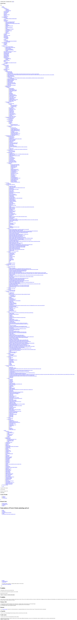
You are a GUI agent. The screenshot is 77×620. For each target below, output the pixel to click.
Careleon (7, 463)
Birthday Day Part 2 (12, 207)
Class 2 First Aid (8, 472)
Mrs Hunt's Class (8, 86)
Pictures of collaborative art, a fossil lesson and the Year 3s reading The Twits (20, 268)
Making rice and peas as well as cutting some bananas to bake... (18, 216)
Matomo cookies (5, 609)
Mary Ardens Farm (12, 89)
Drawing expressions (12, 384)
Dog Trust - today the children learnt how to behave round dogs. (18, 146)
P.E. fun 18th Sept (11, 224)
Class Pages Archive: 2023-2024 (10, 117)
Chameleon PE (8, 447)
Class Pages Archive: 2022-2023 (10, 135)
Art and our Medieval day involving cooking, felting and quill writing (19, 280)
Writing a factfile (11, 313)
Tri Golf (10, 92)
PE (9, 261)
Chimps (8, 228)
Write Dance (9, 84)
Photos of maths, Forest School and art (14, 248)
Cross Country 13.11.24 (12, 97)
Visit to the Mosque (14, 174)
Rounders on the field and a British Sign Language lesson (17, 317)
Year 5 (7, 68)
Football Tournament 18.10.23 (15, 125)
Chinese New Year (12, 299)
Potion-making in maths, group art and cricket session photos (17, 331)
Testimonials (7, 9)
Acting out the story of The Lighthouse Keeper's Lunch (17, 187)
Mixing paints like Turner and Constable (15, 409)
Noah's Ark (10, 156)
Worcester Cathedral (8, 457)
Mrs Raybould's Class (9, 71)
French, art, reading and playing (13, 338)
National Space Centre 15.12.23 (15, 133)
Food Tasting (13, 175)
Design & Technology (9, 30)
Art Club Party (8, 452)
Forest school (11, 221)
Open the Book (8, 481)
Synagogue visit (11, 316)
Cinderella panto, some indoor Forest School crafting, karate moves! (18, 278)
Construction (11, 380)
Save (8, 619)
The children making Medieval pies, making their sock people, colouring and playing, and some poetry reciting (24, 283)
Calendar (5, 44)
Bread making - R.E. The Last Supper (14, 192)
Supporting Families (7, 60)
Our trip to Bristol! (11, 137)
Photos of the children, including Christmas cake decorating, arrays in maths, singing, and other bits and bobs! (24, 241)
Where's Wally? (11, 333)
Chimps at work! (11, 250)
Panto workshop (11, 96)
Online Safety (6, 36)
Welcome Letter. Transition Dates (10, 47)
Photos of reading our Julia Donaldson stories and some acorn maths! (19, 245)
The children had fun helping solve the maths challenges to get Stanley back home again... (22, 375)
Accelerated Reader (5, 504)
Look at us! (10, 258)
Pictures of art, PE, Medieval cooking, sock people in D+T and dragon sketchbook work (21, 282)
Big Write (10, 364)
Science (7, 26)
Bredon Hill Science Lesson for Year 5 (14, 422)
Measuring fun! (11, 188)
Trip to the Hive (8, 460)
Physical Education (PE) (9, 27)
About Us (3, 7)
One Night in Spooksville (9, 453)
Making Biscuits (11, 259)
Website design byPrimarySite (6, 584)
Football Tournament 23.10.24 (13, 99)
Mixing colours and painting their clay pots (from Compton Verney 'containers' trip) (21, 389)
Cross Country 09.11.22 (14, 178)
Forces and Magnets (12, 254)
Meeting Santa (11, 301)
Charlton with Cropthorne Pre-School (11, 62)
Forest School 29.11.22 (14, 177)
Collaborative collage (12, 402)
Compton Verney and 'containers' (14, 393)
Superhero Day (11, 298)
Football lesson (11, 391)
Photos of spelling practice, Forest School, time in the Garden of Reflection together (21, 238)
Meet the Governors (7, 14)
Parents (3, 45)
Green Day (10, 318)
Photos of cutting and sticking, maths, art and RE (16, 230)
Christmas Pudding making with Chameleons (12, 446)
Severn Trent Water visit (12, 424)
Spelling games (11, 386)
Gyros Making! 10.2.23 (14, 171)
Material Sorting (11, 310)
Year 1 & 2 (7, 66)
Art (9, 262)
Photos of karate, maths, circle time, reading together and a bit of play (19, 340)
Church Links (6, 40)
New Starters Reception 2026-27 (8, 46)
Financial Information (7, 41)
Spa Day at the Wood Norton (15, 164)
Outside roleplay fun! (12, 308)
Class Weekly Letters (12, 266)
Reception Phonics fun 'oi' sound (13, 189)
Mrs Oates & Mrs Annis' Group (11, 439)
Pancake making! (9, 72)
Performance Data (6, 56)
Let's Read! (10, 257)
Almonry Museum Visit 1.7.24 (15, 129)
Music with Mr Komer (9, 456)
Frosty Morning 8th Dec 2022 (13, 142)
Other (8, 441)
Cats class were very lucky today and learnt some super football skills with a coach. (21, 370)
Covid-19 (5, 34)
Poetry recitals (11, 416)
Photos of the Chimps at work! (13, 284)
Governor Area (6, 16)
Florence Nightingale (12, 203)
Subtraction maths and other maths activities (15, 138)
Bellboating (11, 93)
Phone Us (4, 496)
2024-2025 (7, 431)
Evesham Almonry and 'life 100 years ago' (15, 401)
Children (3, 64)
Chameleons (9, 263)
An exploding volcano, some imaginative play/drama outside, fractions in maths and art (21, 336)
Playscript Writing (8, 479)
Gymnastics (12, 131)
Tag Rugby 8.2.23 (11, 153)
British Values (11, 428)
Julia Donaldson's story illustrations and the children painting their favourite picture (20, 244)
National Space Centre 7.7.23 (15, 165)
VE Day (12, 168)
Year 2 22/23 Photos (12, 151)
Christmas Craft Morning (11, 76)
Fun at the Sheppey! (12, 197)
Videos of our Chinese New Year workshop (15, 271)
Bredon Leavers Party (14, 166)
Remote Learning (4, 503)
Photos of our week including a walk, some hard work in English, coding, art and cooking (22, 346)
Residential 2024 (8, 438)
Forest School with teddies (13, 414)
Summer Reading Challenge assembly (14, 155)
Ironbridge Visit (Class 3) (9, 483)
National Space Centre (12, 109)
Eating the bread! (11, 191)
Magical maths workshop (12, 400)
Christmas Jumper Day (12, 199)
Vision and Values (6, 11)
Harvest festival (11, 157)
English (7, 24)
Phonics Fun (11, 204)
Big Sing (7, 448)
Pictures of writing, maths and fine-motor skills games (16, 249)
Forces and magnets (12, 256)
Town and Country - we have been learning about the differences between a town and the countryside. (23, 219)
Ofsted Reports (6, 20)
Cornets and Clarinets (9, 477)
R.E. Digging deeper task (12, 303)
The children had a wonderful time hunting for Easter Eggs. (17, 373)
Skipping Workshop (8, 468)
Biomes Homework (14, 180)
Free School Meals (6, 53)
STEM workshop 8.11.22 (14, 179)
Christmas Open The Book (13, 95)
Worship (7, 59)
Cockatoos (8, 251)
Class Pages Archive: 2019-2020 (10, 264)
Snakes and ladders (12, 217)
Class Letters (11, 367)
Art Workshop (11, 309)
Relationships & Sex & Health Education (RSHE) (13, 23)
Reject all (2, 619)
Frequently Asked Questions (10, 49)
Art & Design (8, 29)
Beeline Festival (8, 445)
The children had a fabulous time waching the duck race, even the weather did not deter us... (22, 372)
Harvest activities (11, 145)
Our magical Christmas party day (14, 240)
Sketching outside (11, 396)
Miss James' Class (10, 119)
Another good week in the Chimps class (14, 350)
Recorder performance (12, 94)
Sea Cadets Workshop (14, 105)
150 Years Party (8, 466)
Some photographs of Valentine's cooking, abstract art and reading (18, 337)
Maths (10, 260)
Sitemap (3, 580)
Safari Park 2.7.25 (11, 108)
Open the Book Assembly (14, 173)
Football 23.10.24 (11, 114)
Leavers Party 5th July (14, 128)
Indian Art (7, 444)
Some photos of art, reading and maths (14, 320)
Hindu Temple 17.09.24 (12, 100)
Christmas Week (11, 111)
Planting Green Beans (12, 186)
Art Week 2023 (8, 443)
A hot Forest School (12, 383)
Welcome (5, 8)
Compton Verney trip (12, 334)
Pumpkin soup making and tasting (12, 79)
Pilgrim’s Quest (8, 469)
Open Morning (8, 458)
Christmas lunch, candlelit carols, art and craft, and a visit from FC (18, 342)
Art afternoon (11, 385)
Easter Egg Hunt (13, 295)
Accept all (5, 619)
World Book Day (11, 110)
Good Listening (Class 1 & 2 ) (10, 482)
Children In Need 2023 (9, 442)
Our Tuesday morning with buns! (14, 314)
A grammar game (11, 321)
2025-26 (10, 104)
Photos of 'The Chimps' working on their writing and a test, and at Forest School (20, 231)
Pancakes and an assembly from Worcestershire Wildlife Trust (18, 270)
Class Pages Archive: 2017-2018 (10, 365)
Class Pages (7, 182)
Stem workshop (11, 101)
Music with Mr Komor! (10, 78)
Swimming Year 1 (11, 292)
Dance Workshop (11, 354)
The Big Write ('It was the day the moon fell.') (15, 398)
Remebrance (7, 461)
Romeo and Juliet (11, 420)
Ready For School (8, 48)
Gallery (7, 70)
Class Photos (11, 120)
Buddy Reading (11, 88)
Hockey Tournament (14, 181)
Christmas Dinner (11, 196)
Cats (8, 185)
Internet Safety (11, 415)
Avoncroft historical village (13, 404)
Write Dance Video (12, 211)
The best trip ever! (11, 369)
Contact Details (6, 12)
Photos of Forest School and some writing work (16, 236)
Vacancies (5, 13)
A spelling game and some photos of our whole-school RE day (18, 344)
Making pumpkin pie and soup (13, 220)
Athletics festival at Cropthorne (13, 319)
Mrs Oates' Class (9, 162)
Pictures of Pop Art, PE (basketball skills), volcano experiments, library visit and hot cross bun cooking (23, 269)
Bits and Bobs (8, 459)
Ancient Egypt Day (12, 113)
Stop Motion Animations (14, 132)
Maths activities (11, 141)
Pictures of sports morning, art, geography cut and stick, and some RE (19, 229)
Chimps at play (11, 395)
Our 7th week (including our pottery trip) (15, 348)
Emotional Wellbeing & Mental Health (11, 18)
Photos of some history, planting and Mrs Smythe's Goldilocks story (18, 234)
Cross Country (8, 462)
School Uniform (6, 54)
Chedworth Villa (11, 98)
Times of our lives (8, 475)
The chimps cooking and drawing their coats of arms (16, 279)
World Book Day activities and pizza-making (15, 405)
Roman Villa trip (11, 361)
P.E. (9, 147)
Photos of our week (12, 274)
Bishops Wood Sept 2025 (12, 90)
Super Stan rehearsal (12, 296)
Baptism (10, 297)
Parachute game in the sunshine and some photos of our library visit (18, 323)
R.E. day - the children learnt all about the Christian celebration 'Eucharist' (19, 294)
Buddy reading (11, 408)
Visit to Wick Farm (8, 470)
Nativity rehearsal (11, 277)
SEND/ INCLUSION (7, 35)
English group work (12, 154)
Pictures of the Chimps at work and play (15, 243)
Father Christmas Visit (10, 75)
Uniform (7, 50)
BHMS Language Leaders (9, 473)
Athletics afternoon (12, 388)
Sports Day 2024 (8, 437)
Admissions (5, 33)
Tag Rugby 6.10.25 (14, 106)
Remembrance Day (12, 209)
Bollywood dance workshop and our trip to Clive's (16, 281)
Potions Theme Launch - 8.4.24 (15, 130)
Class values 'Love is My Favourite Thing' (15, 411)
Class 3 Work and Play (9, 474)
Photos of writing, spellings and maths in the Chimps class (17, 237)
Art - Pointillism (9, 435)
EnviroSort (10, 91)
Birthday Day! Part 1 (12, 208)
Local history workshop (12, 407)
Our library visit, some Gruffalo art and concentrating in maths (18, 326)
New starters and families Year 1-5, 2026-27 (10, 51)
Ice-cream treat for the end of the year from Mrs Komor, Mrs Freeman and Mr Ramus (21, 312)
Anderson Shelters (13, 170)
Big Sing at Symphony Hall (13, 412)
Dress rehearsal (11, 330)
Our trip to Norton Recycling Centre (14, 329)
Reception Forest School (12, 306)
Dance (10, 358)
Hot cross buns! (11, 327)
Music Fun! (11, 226)
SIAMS (5, 39)
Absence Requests (6, 55)
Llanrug (7, 464)
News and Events (4, 42)
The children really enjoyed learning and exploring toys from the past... (19, 371)
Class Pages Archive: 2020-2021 (10, 184)
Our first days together (12, 352)
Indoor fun (10, 215)
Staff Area (5, 15)
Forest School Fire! (12, 410)
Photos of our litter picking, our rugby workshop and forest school (18, 232)
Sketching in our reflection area (13, 421)
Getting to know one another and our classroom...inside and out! (18, 149)
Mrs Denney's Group (10, 440)
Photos (8, 87)
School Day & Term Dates (7, 52)
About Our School (8, 10)
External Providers (8, 58)
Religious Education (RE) (9, 25)
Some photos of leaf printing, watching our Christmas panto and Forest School (20, 239)
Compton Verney (8, 450)
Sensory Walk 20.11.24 (10, 432)
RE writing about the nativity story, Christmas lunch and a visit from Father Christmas (21, 276)
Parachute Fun (11, 193)
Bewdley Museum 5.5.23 (14, 169)
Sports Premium (6, 37)
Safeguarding (6, 17)
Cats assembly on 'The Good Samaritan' (14, 300)
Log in (13, 1)
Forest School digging (12, 322)
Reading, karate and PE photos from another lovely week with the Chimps (19, 345)
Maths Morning (8, 471)
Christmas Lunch (11, 253)
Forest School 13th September (11, 83)
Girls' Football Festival (12, 423)
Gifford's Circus (11, 293)
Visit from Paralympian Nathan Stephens (11, 467)
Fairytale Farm (11, 118)
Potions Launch (11, 112)
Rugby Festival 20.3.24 (14, 124)
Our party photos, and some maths (14, 233)
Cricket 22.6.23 (13, 167)
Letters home (11, 357)
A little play (11, 315)
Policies (5, 19)
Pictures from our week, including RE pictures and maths (17, 246)
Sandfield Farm (11, 304)
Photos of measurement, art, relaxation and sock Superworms (17, 332)
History (7, 32)
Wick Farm (10, 382)
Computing (7, 31)
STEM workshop (11, 158)
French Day (11, 122)
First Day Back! (11, 195)
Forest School (11, 144)
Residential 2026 (11, 103)
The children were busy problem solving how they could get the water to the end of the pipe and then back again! (25, 368)
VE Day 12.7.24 (13, 127)
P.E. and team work (12, 213)
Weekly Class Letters (12, 267)
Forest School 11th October (11, 82)
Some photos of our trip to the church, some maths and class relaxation (19, 286)
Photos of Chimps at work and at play (14, 247)
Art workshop (11, 360)
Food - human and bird (12, 252)
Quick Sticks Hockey (12, 160)
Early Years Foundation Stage (10, 22)
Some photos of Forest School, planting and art (8, 514)
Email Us (4, 497)
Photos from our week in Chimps (14, 242)
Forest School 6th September (11, 85)
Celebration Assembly (9, 478)
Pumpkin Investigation (10, 80)
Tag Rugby (10, 115)
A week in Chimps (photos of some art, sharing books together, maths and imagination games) (22, 349)
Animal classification (12, 140)
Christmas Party (13, 176)
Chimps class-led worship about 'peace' (14, 392)
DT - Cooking (11, 107)
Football (10, 387)
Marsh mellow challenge (12, 161)
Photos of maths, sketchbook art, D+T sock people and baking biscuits (19, 285)
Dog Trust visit (11, 159)
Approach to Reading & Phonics (10, 21)
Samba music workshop (12, 403)
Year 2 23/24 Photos (12, 150)
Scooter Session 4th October (13, 143)
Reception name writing (12, 205)
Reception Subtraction (12, 200)
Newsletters (5, 43)
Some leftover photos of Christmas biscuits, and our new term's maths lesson (20, 341)
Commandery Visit (8, 451)
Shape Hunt (11, 307)
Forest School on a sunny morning (14, 397)
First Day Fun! (11, 148)
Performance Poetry (10, 434)
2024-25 (7, 38)
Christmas (10, 255)
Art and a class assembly (12, 325)
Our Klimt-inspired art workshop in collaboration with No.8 (17, 328)
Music (6, 28)
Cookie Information (5, 581)
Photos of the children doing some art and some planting (17, 235)
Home (3, 6)
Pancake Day (11, 377)
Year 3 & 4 (7, 67)
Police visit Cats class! (12, 139)
